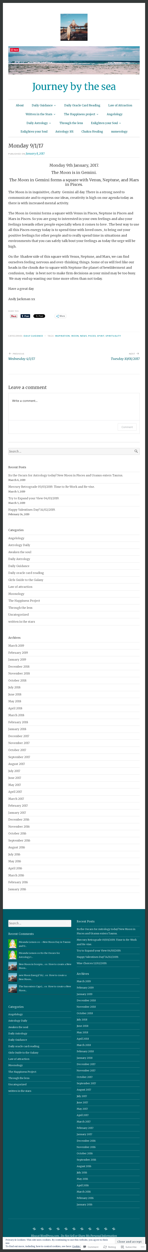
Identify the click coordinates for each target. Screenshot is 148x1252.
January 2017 (17, 812)
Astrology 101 (64, 131)
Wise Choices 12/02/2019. (92, 963)
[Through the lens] (98, 1228)
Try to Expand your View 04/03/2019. (33, 498)
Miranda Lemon (27, 942)
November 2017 (19, 743)
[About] (34, 1228)
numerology (119, 131)
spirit (100, 336)
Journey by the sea (74, 86)
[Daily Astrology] (90, 1228)
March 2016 (16, 875)
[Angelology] (82, 1228)
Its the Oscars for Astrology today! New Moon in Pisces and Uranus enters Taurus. (65, 475)
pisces (92, 336)
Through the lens (71, 123)
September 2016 (19, 840)
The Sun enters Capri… (31, 986)
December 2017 (18, 736)
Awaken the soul (19, 552)
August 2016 (16, 847)
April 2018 (15, 708)
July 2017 (14, 771)
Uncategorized (18, 614)
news (83, 336)
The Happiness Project (24, 600)
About (20, 105)
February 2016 (18, 882)
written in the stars (21, 621)
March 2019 (16, 645)
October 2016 (17, 833)
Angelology (115, 114)
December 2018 (19, 666)
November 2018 (19, 673)
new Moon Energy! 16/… (32, 975)
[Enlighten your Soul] (105, 1228)
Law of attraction (20, 587)
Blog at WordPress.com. (45, 1236)
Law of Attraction (120, 105)
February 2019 (18, 652)
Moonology (16, 594)
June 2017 (14, 778)
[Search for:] (74, 451)
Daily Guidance (42, 105)
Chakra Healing (92, 131)
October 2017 (17, 750)
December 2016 (18, 819)
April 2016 (15, 868)
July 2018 (14, 687)
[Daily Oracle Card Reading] (50, 1228)
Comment (127, 427)
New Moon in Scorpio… (31, 964)
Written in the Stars (39, 114)
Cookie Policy (79, 1246)
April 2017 (15, 791)
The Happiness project (79, 114)
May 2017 (14, 785)
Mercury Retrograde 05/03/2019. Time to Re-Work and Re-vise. (51, 486)
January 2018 (17, 729)
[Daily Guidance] (42, 1228)
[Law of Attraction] (58, 1228)
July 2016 (14, 854)
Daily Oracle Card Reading (82, 105)
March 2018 (16, 715)
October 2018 (17, 680)
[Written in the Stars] (66, 1228)
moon (75, 336)
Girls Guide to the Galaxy (25, 580)
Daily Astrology (37, 123)
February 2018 (18, 722)
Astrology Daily (19, 545)
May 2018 (14, 701)
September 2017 (19, 757)
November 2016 (19, 826)
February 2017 (18, 805)
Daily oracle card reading (26, 573)
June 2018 (14, 694)
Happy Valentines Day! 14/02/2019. (31, 509)
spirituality (113, 336)
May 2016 (14, 861)
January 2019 (17, 659)
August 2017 (16, 764)
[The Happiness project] (74, 1228)
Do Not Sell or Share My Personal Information (89, 1236)
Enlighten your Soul (104, 123)
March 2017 (16, 799)
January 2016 (17, 889)
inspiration (62, 336)
